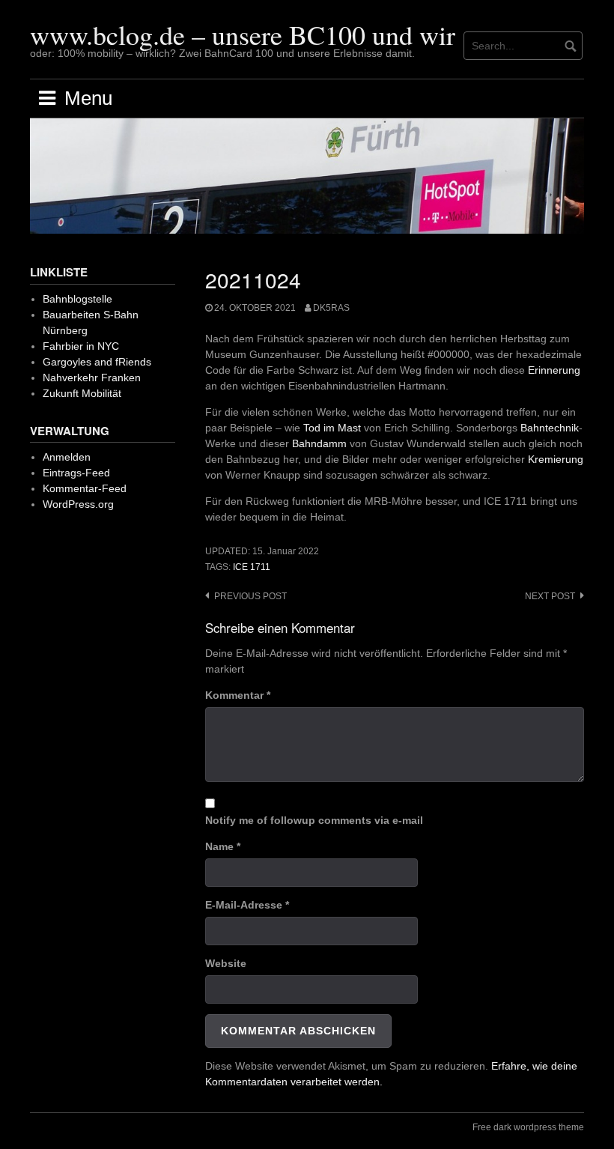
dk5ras (331, 308)
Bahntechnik (549, 428)
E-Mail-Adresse (247, 905)
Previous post (250, 596)
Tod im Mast (332, 428)
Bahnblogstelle (77, 299)
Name (222, 846)
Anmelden (67, 457)
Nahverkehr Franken (92, 377)
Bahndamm (319, 443)
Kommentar (237, 695)
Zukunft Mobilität (82, 393)
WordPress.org (78, 504)
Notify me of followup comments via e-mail (314, 820)
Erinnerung (554, 370)
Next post (550, 596)
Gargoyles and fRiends (97, 362)
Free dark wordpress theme (528, 1127)
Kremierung (555, 459)
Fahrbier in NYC (81, 346)
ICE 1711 (251, 567)
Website (225, 963)
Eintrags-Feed (76, 473)
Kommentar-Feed (85, 488)
